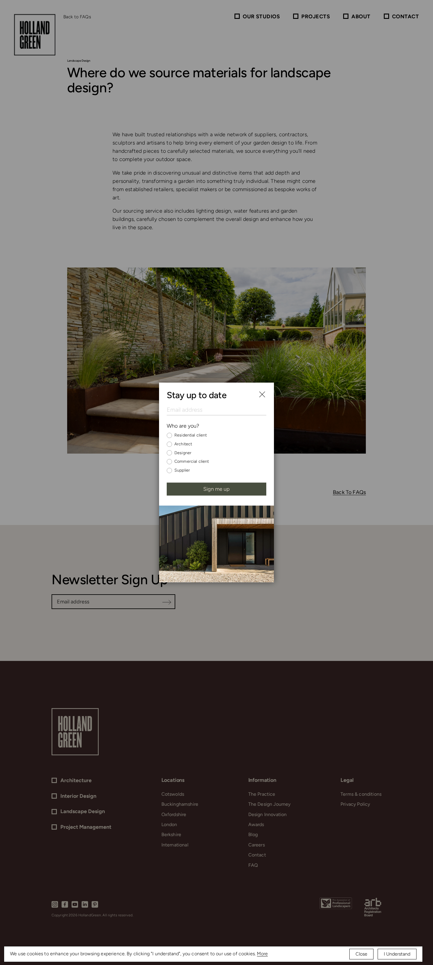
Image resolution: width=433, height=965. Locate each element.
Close (361, 954)
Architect (183, 444)
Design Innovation (267, 814)
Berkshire (171, 834)
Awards (256, 824)
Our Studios (261, 17)
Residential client (190, 435)
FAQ (253, 865)
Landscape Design (82, 811)
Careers (256, 845)
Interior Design (78, 796)
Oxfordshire (173, 814)
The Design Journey (269, 804)
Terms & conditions (361, 794)
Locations (172, 780)
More (262, 953)
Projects (315, 17)
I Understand (397, 954)
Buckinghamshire (179, 804)
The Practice (261, 794)
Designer (182, 452)
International (175, 845)
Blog (253, 834)
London (169, 824)
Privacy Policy (355, 804)
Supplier (182, 470)
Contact (405, 17)
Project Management (85, 827)
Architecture (76, 780)
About (360, 17)
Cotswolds (172, 794)
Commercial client (191, 461)
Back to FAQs (77, 17)
